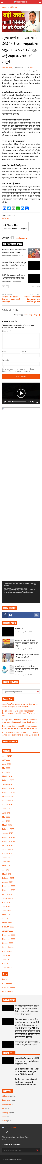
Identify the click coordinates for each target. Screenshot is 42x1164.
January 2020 (7, 968)
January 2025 (7, 833)
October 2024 (7, 845)
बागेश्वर (4, 1117)
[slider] (19, 401)
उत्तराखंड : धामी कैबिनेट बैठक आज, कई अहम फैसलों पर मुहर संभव (32, 299)
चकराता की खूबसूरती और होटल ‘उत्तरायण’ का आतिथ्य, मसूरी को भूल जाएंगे (26, 643)
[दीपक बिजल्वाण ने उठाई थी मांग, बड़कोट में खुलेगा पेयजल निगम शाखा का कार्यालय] (8, 669)
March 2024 (7, 874)
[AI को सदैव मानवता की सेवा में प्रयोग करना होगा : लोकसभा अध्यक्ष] (34, 253)
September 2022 (8, 947)
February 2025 (8, 829)
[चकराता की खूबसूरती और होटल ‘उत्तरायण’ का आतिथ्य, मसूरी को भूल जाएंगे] (8, 643)
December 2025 (8, 788)
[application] (21, 393)
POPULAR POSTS (9, 623)
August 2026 (7, 756)
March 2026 (7, 776)
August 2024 (7, 854)
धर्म (3, 1109)
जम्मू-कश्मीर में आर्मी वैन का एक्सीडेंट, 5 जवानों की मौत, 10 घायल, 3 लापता (27, 1043)
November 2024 (8, 841)
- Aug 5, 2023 (28, 631)
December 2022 (8, 935)
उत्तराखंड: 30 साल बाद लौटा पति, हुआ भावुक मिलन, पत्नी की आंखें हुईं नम (14, 263)
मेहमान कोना (6, 1100)
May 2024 (6, 866)
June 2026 (6, 764)
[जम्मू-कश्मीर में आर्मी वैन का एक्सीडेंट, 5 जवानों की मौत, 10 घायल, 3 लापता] (8, 1044)
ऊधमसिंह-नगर (6, 1104)
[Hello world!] (8, 631)
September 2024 (8, 849)
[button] (21, 393)
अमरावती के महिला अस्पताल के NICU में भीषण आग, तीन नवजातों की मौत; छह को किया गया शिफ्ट (27, 1061)
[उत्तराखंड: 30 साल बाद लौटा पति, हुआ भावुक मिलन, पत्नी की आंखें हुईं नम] (34, 265)
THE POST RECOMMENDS (12, 244)
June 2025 (6, 813)
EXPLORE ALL (35, 623)
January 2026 (7, 784)
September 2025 (8, 801)
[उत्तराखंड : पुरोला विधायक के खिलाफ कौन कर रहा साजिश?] (8, 657)
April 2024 (6, 870)
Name (5, 352)
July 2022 (6, 955)
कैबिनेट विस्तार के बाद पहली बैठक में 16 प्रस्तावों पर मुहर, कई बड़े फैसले (13, 276)
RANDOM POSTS (9, 1000)
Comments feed (8, 987)
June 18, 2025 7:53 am (22, 68)
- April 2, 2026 (15, 268)
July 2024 (6, 858)
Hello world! (19, 628)
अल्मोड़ (4, 1121)
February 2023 (8, 927)
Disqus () (37, 315)
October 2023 (7, 894)
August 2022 (7, 951)
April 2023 (6, 919)
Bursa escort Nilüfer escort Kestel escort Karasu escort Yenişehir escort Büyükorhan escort (19, 713)
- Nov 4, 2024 (28, 649)
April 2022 (6, 963)
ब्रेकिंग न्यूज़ (5, 218)
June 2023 (6, 911)
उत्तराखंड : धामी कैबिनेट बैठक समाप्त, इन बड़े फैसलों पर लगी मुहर (11, 299)
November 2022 (8, 939)
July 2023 (6, 906)
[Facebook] (2, 1132)
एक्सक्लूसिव (6, 1113)
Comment (6, 331)
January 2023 (7, 931)
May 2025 (6, 817)
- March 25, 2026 (16, 281)
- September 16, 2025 (17, 255)
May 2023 (6, 915)
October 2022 (7, 943)
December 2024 (8, 837)
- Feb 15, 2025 (28, 674)
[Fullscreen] (37, 402)
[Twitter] (7, 1132)
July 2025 (6, 809)
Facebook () (28, 315)
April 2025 (6, 821)
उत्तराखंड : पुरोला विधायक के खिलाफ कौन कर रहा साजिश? (27, 656)
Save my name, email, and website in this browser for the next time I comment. (18, 370)
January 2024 (7, 882)
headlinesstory (8, 68)
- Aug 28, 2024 (28, 660)
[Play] (5, 402)
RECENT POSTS (9, 1052)
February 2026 (8, 780)
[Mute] (33, 402)
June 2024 (6, 862)
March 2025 (7, 825)
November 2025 (8, 793)
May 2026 (6, 768)
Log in (4, 979)
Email (24, 352)
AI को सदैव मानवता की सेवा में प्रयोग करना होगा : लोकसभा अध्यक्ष (14, 251)
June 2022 (6, 959)
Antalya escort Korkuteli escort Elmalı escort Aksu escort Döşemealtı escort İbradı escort (26, 1082)
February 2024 (8, 878)
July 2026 (6, 760)
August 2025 (7, 805)
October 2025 (7, 797)
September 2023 (8, 898)
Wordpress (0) (18, 315)
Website (5, 360)
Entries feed (7, 983)
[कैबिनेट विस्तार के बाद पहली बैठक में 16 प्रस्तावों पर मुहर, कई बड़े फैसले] (34, 278)
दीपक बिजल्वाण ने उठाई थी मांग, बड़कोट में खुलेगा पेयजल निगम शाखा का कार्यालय (26, 669)
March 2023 (7, 923)
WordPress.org (8, 991)
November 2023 (8, 890)
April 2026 (6, 772)
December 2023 (8, 886)
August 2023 (7, 902)
